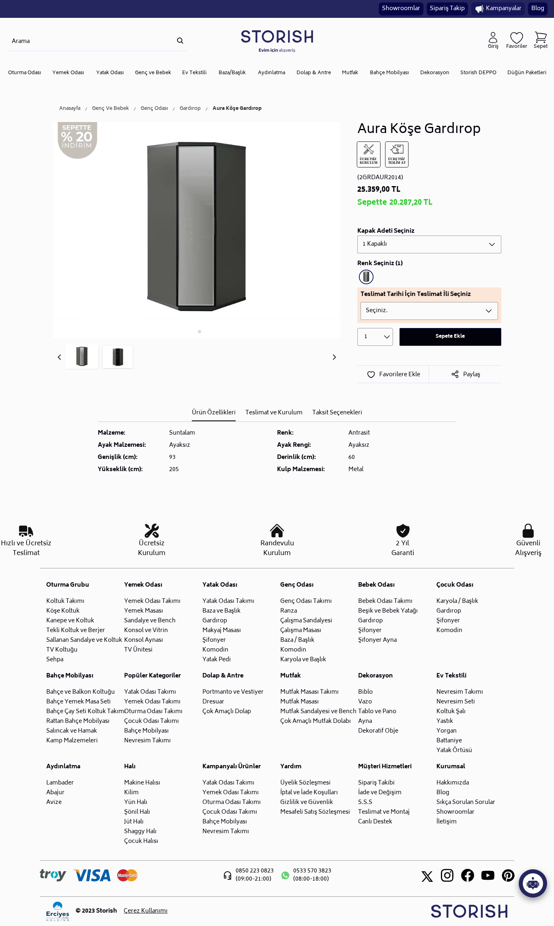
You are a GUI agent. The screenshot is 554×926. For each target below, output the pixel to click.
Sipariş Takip (447, 9)
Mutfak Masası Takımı (309, 692)
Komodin (215, 650)
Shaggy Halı (140, 832)
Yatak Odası (110, 73)
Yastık (444, 721)
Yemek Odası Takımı (152, 601)
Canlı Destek (375, 822)
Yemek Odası (68, 73)
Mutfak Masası (299, 702)
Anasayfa (69, 109)
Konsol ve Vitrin (146, 631)
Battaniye (449, 741)
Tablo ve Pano (377, 712)
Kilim (131, 793)
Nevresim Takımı (147, 741)
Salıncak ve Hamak (71, 731)
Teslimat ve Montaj (384, 812)
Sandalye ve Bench (150, 621)
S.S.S (365, 802)
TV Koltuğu (61, 650)
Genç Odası (154, 109)
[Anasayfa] (277, 40)
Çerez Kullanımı (145, 911)
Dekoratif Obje (378, 731)
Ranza (288, 611)
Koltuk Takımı (65, 601)
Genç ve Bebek (153, 73)
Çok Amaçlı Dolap (226, 712)
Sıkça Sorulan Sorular (465, 802)
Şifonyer (214, 640)
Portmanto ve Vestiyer (233, 692)
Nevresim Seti (455, 702)
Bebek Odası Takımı (385, 601)
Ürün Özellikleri (214, 413)
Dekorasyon (434, 73)
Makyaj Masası (221, 631)
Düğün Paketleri (526, 73)
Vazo (365, 702)
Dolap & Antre (313, 73)
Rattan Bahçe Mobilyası (78, 721)
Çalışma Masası (300, 631)
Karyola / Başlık (457, 601)
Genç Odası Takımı (306, 601)
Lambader (60, 783)
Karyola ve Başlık (303, 660)
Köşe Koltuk (62, 611)
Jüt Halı (134, 822)
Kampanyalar (504, 9)
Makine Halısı (142, 783)
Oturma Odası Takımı (153, 712)
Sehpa (54, 660)
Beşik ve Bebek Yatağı (388, 611)
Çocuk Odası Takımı (151, 721)
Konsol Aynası (143, 640)
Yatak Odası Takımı (228, 601)
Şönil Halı (137, 812)
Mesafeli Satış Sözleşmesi (315, 812)
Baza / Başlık (297, 640)
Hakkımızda (452, 783)
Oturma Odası (24, 73)
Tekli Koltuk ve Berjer (75, 631)
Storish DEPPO (478, 73)
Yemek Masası (143, 611)
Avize (54, 802)
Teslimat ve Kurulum (274, 413)
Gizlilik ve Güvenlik (306, 802)
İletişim (446, 822)
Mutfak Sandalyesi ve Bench (318, 712)
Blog (537, 9)
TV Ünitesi (138, 650)
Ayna (365, 721)
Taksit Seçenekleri (337, 413)
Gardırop (190, 109)
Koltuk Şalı (451, 712)
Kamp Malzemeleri (72, 741)
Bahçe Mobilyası (389, 73)
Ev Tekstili (194, 73)
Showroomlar (401, 9)
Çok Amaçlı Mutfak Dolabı (315, 721)
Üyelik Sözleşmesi (305, 783)
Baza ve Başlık (221, 611)
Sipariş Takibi (376, 783)
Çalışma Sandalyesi (306, 621)
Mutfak (350, 73)
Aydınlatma (271, 73)
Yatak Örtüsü (454, 751)
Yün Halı (135, 802)
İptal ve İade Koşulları (309, 793)
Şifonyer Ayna (377, 640)
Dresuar (213, 702)
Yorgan (446, 731)
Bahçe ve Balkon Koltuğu (80, 692)
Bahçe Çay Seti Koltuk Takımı (86, 712)
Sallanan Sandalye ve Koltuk (84, 640)
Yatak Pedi (216, 660)
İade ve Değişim (380, 793)
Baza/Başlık (232, 73)
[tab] (194, 331)
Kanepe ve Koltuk (70, 621)
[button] (82, 357)
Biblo (365, 692)
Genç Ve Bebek (110, 109)
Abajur (55, 793)
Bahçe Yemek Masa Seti (78, 702)
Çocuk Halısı (141, 841)
